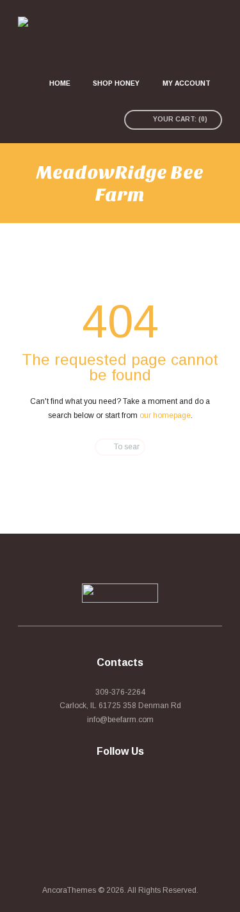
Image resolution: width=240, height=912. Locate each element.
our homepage (165, 415)
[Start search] (97, 447)
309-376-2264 (120, 692)
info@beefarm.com (120, 719)
